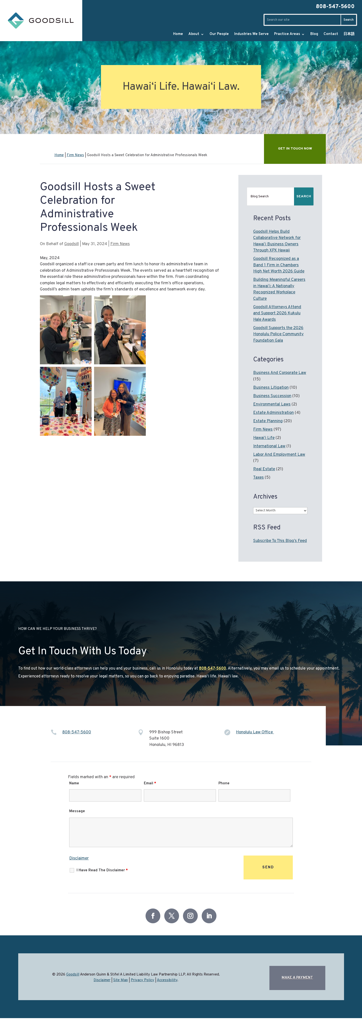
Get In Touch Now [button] (295, 149)
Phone (224, 783)
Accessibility (167, 980)
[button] (342, 1012)
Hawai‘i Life (264, 438)
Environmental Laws (272, 404)
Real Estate (264, 469)
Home (178, 34)
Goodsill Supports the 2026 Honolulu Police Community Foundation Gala (278, 334)
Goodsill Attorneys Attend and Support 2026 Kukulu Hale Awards (277, 313)
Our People (219, 34)
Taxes (258, 477)
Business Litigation (271, 387)
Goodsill (71, 244)
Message (77, 811)
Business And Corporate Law (279, 373)
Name (74, 783)
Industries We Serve (251, 34)
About (193, 34)
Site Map (120, 980)
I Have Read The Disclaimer (102, 870)
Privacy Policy (142, 980)
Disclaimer (79, 858)
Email (150, 783)
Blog (314, 34)
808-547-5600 (335, 6)
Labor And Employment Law (279, 454)
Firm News (120, 244)
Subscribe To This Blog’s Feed (280, 541)
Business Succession (272, 396)
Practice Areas (287, 34)
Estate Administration (273, 413)
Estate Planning (268, 421)
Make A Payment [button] (297, 978)
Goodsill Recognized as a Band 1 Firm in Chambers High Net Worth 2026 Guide (278, 265)
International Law (269, 446)
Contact (331, 34)
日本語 (349, 34)
